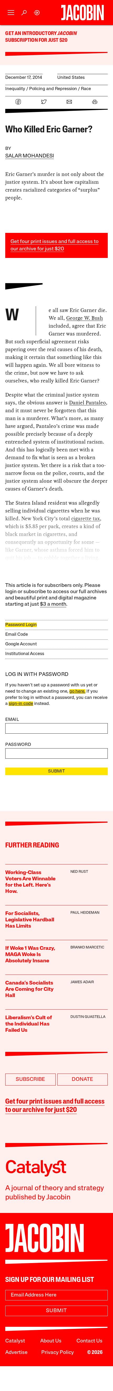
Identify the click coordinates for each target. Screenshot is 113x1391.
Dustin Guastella (87, 1017)
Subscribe (30, 1079)
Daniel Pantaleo (87, 402)
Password (18, 744)
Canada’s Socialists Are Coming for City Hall (29, 989)
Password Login (21, 625)
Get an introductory (31, 33)
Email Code (16, 634)
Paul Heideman (84, 913)
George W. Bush (84, 318)
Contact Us (89, 1341)
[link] (37, 12)
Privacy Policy (57, 1352)
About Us (50, 1341)
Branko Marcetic (87, 948)
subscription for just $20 (36, 40)
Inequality (15, 89)
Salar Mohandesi (29, 156)
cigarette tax (85, 518)
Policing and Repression (53, 89)
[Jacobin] (82, 12)
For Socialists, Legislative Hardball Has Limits (29, 920)
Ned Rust (79, 872)
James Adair (82, 982)
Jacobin (67, 33)
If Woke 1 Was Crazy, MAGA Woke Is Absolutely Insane (30, 955)
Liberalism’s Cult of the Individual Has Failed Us (28, 1024)
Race (86, 89)
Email (12, 719)
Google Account (21, 644)
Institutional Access (24, 654)
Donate (82, 1079)
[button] (11, 12)
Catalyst (15, 1341)
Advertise (16, 1352)
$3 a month (53, 604)
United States (71, 77)
